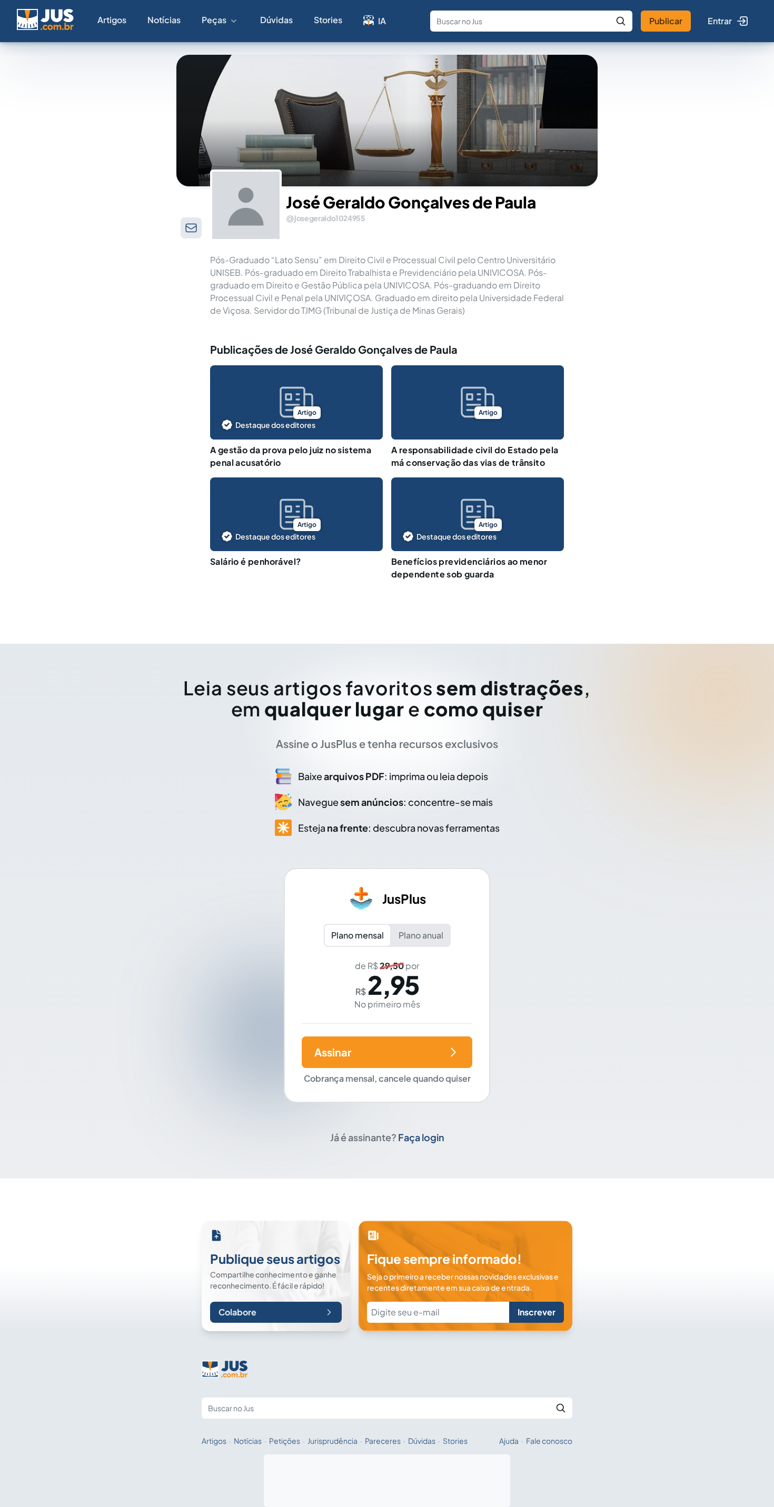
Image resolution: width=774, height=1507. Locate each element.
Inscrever (536, 1312)
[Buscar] (621, 21)
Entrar (720, 20)
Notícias (164, 19)
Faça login (421, 1137)
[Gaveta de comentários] (191, 227)
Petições (284, 1440)
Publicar (665, 20)
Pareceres (383, 1440)
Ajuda (509, 1440)
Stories (328, 19)
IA (382, 20)
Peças (214, 19)
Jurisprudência (332, 1440)
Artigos (111, 19)
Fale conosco (549, 1440)
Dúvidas (276, 19)
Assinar (332, 1052)
